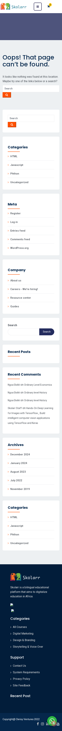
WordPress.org (19, 248)
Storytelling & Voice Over (28, 646)
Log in (14, 222)
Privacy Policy (21, 679)
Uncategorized (19, 182)
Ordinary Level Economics (38, 384)
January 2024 (18, 463)
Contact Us (19, 665)
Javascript (16, 165)
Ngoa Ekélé (14, 384)
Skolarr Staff (15, 408)
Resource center (20, 297)
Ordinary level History (35, 392)
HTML (13, 156)
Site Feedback (21, 685)
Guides (14, 306)
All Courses (20, 627)
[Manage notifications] (54, 723)
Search (12, 325)
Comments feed (20, 239)
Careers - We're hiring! (24, 289)
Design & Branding (24, 640)
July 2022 (16, 480)
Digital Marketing (23, 633)
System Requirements (26, 672)
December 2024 (20, 454)
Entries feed (17, 230)
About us (15, 280)
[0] (48, 6)
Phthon (14, 173)
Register (15, 213)
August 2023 (18, 471)
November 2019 (20, 489)
